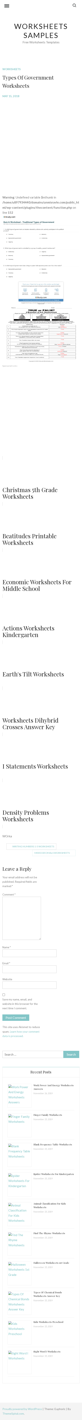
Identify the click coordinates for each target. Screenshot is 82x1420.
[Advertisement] (41, 143)
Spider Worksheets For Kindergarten (53, 1174)
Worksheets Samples (41, 31)
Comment (9, 894)
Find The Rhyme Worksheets (49, 1233)
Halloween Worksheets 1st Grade (51, 1262)
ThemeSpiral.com (13, 1413)
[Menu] (6, 6)
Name (6, 947)
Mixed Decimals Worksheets (52, 852)
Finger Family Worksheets (47, 1114)
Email (6, 963)
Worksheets (11, 69)
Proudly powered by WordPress (22, 1409)
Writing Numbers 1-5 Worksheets (33, 846)
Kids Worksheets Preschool (48, 1321)
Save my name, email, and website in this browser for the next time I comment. (20, 1004)
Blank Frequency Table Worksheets (52, 1144)
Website (7, 979)
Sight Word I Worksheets (47, 1351)
